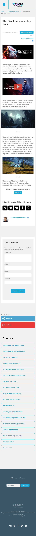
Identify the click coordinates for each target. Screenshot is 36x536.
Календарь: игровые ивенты (14, 351)
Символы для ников (10, 430)
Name (7, 264)
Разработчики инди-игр (12, 394)
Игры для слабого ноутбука (13, 369)
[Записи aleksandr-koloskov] (5, 219)
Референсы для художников (14, 424)
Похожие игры (8, 442)
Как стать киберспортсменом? (14, 375)
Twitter (22, 526)
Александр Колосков (27, 38)
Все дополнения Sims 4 (11, 388)
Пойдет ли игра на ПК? (11, 363)
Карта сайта (7, 448)
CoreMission (17, 5)
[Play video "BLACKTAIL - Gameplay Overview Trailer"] (18, 86)
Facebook (18, 526)
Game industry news (26, 32)
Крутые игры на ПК (10, 357)
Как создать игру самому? (12, 412)
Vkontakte (10, 526)
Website (7, 279)
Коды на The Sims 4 (10, 381)
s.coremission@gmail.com (21, 516)
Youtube (25, 526)
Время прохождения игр (12, 436)
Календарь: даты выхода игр (14, 345)
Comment (8, 252)
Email (6, 271)
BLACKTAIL (18, 192)
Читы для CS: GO (9, 406)
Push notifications (19, 478)
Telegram (14, 526)
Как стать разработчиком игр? (14, 418)
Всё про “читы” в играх (11, 400)
